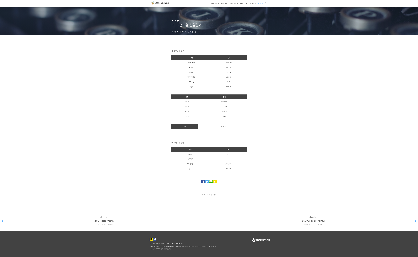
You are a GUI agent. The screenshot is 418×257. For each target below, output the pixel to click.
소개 (151, 243)
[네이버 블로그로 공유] (211, 181)
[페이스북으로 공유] (203, 181)
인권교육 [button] (233, 3)
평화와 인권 (244, 3)
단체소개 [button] (214, 3)
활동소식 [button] (224, 3)
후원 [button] (259, 3)
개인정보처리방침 (177, 243)
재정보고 (177, 21)
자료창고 (253, 3)
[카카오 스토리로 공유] (215, 181)
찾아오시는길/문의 (158, 243)
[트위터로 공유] (207, 181)
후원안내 (167, 243)
